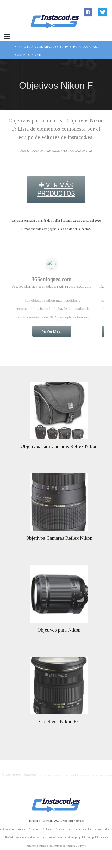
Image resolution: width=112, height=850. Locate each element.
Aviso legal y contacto (72, 820)
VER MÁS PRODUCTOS (56, 189)
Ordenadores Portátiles (56, 775)
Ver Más (53, 331)
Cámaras (29, 775)
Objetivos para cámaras (93, 775)
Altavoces (10, 775)
